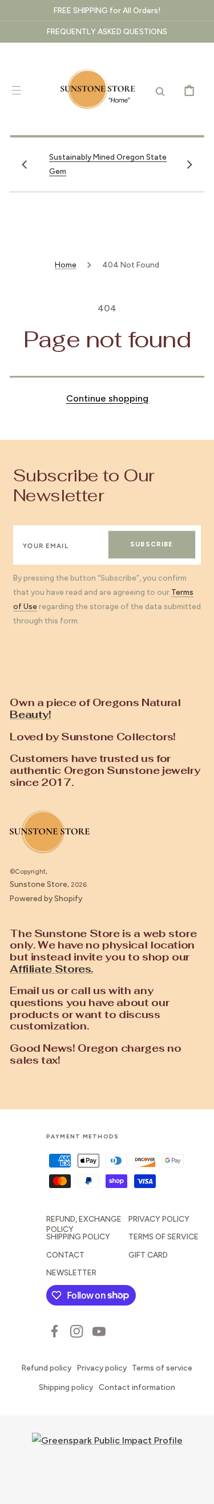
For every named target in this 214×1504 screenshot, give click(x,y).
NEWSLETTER (71, 1272)
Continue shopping (107, 398)
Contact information (137, 1387)
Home (65, 264)
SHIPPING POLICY (78, 1236)
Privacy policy (102, 1367)
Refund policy (46, 1367)
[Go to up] (197, 1487)
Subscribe (151, 544)
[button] (16, 89)
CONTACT (65, 1254)
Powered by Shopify (46, 898)
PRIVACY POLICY (158, 1218)
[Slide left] (24, 164)
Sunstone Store (38, 884)
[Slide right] (189, 164)
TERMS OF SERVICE (163, 1236)
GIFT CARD (148, 1254)
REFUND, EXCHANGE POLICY (84, 1224)
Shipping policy (66, 1387)
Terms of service (162, 1367)
